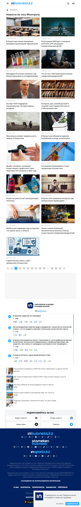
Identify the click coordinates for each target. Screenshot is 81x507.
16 (32, 268)
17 (36, 268)
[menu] (7, 3)
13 (20, 268)
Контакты (25, 490)
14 (24, 268)
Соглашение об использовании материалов (40, 484)
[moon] (68, 3)
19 (44, 268)
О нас (16, 490)
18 (40, 268)
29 (52, 268)
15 (28, 268)
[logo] (38, 3)
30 (56, 268)
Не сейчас (60, 504)
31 (60, 268)
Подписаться (72, 504)
